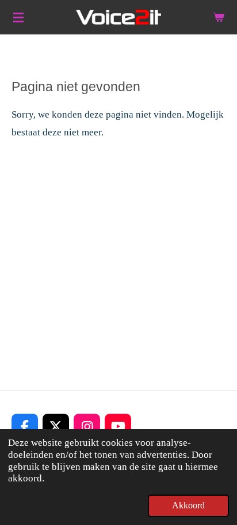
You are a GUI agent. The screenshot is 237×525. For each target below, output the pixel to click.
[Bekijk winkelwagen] (218, 17)
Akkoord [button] (188, 505)
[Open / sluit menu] (18, 17)
